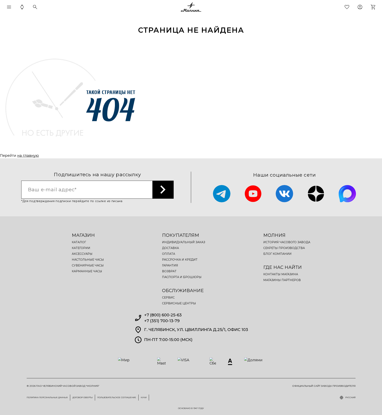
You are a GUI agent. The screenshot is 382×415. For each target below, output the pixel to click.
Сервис (168, 297)
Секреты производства (284, 248)
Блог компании (277, 254)
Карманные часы (87, 271)
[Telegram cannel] (221, 193)
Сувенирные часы (88, 265)
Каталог (79, 242)
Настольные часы (88, 259)
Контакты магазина (280, 274)
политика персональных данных (47, 397)
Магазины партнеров (282, 280)
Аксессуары (82, 254)
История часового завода (286, 242)
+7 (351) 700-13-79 (162, 320)
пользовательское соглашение (116, 397)
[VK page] (284, 193)
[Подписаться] (163, 190)
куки (144, 397)
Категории (81, 248)
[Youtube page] (253, 193)
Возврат (169, 271)
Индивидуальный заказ (183, 242)
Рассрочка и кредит (180, 259)
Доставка (170, 248)
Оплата (168, 254)
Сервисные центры (179, 303)
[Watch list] (347, 7)
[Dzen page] (316, 193)
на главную (28, 155)
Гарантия (170, 265)
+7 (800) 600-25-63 (163, 315)
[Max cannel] (347, 193)
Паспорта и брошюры (182, 277)
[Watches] (22, 7)
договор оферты (82, 397)
